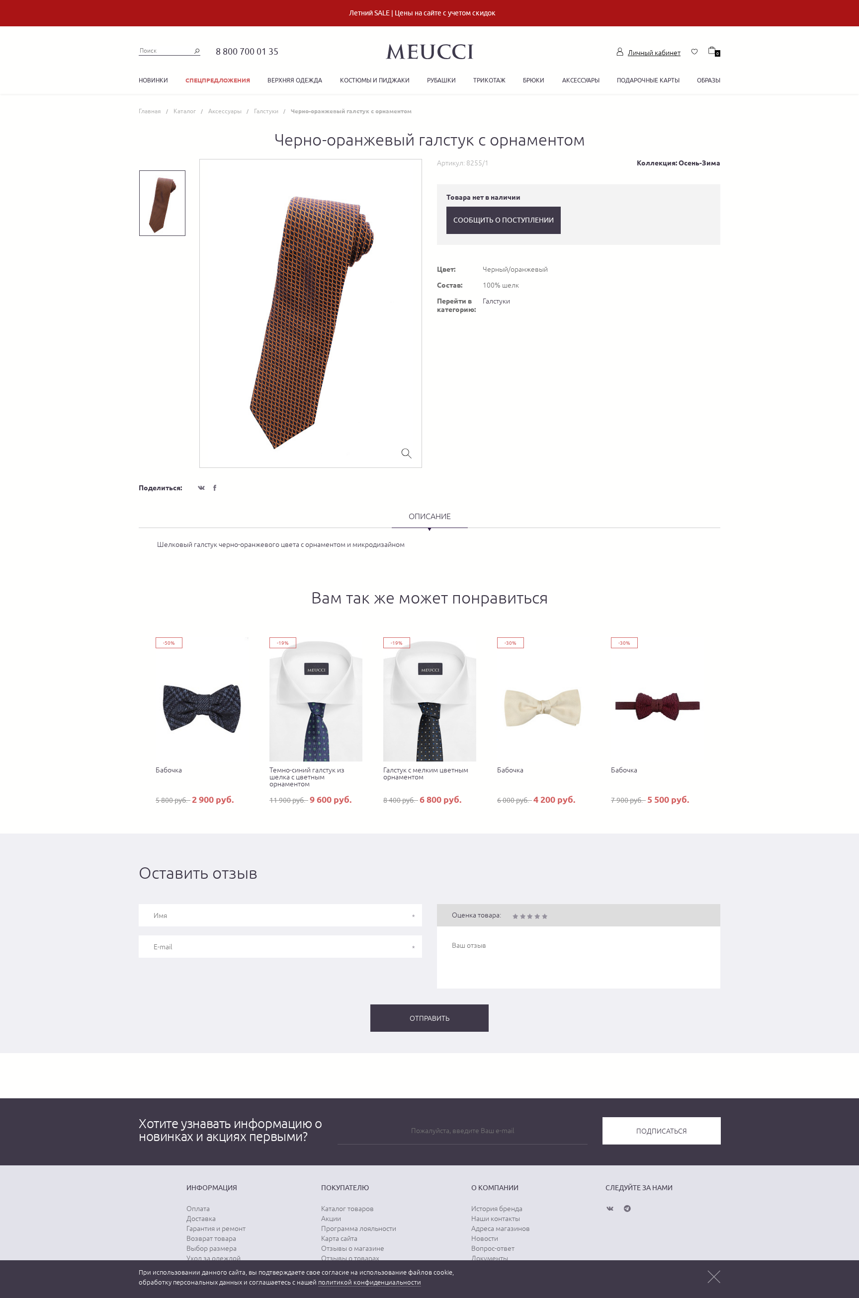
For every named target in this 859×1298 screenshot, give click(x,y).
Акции (331, 1218)
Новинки (153, 80)
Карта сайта (339, 1238)
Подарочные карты (648, 80)
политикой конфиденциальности (369, 1282)
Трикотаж (489, 80)
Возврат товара (211, 1238)
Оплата (198, 1209)
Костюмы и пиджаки (375, 80)
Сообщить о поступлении (503, 220)
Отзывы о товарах (350, 1258)
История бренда (496, 1209)
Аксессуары (581, 80)
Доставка (201, 1218)
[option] (311, 313)
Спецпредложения (217, 80)
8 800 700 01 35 (247, 51)
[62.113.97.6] (429, 50)
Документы (489, 1258)
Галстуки (496, 301)
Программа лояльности (358, 1228)
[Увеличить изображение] (406, 452)
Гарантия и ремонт (216, 1228)
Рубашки (441, 80)
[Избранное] (694, 52)
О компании (494, 1188)
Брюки (533, 80)
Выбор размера (211, 1248)
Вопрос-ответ (493, 1248)
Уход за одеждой (213, 1258)
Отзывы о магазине (352, 1248)
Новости (484, 1238)
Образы (708, 80)
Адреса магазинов (500, 1228)
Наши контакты (495, 1218)
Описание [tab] (430, 516)
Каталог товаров (347, 1209)
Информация (211, 1188)
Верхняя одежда (294, 80)
